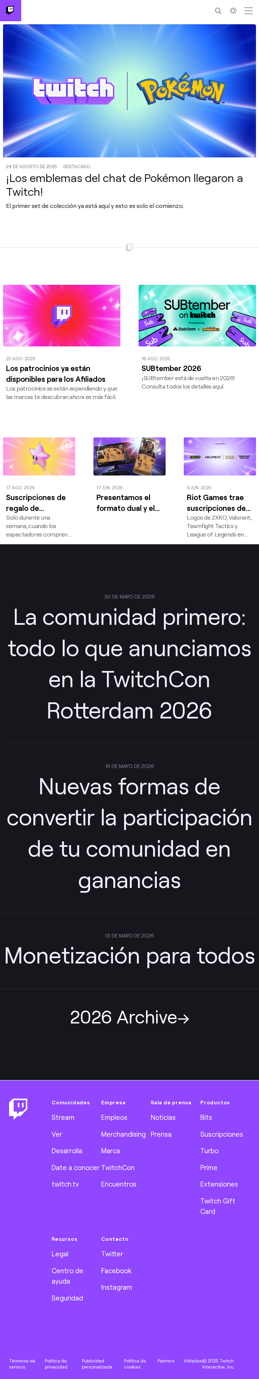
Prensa (161, 1134)
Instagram (116, 1287)
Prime (209, 1167)
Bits (206, 1117)
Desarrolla (67, 1150)
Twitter (112, 1254)
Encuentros (119, 1184)
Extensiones (219, 1184)
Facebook (116, 1270)
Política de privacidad (56, 1364)
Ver (57, 1134)
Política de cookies (135, 1364)
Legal (60, 1254)
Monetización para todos (129, 954)
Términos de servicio (22, 1364)
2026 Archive (123, 1016)
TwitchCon (118, 1167)
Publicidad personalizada (97, 1364)
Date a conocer (75, 1167)
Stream (63, 1117)
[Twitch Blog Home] (10, 10)
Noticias (163, 1117)
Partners (166, 1360)
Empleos (114, 1117)
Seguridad (67, 1298)
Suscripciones (221, 1134)
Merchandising (123, 1134)
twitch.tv (65, 1184)
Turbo (209, 1150)
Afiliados (193, 1360)
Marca (110, 1150)
